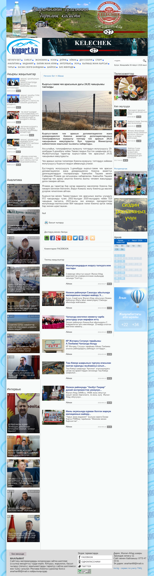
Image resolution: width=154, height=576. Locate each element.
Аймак (72, 60)
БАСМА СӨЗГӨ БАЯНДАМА (31, 67)
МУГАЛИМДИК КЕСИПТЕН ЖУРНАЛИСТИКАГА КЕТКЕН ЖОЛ (21, 203)
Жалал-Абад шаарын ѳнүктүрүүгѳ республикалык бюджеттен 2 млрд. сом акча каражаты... (21, 374)
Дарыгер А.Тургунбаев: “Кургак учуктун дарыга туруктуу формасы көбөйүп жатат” (22, 349)
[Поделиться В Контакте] (81, 238)
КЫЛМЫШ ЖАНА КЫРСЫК (95, 64)
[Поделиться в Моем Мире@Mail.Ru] (64, 238)
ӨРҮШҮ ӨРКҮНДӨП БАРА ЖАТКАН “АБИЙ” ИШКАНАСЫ (22, 509)
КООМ (54, 60)
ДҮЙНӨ (63, 60)
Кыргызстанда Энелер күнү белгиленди (137, 122)
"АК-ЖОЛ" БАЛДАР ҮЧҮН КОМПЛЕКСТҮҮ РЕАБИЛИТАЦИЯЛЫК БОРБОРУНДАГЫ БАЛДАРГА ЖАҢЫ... (29, 115)
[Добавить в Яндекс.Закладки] (86, 238)
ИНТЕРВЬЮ (65, 64)
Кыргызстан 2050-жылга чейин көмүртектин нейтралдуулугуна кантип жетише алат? (22, 308)
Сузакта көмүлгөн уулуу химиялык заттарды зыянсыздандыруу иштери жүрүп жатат (23, 228)
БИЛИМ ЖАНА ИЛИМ (47, 64)
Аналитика (14, 180)
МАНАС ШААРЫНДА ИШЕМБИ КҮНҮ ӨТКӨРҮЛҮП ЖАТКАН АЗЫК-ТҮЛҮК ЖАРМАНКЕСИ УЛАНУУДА (23, 144)
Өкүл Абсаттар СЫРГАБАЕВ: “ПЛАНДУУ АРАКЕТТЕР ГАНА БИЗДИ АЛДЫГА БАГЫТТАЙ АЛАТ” (22, 536)
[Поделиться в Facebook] (52, 238)
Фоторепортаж (120, 169)
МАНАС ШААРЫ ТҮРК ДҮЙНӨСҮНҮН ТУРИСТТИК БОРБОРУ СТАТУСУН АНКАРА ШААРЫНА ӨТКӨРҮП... (23, 100)
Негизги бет (14, 60)
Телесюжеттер (124, 73)
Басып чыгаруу (56, 222)
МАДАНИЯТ (28, 64)
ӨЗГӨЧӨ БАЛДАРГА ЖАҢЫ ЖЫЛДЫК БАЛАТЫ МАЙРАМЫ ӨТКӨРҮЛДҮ (29, 129)
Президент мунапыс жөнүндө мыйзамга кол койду (137, 112)
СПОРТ (98, 60)
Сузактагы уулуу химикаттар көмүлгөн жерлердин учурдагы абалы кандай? (22, 327)
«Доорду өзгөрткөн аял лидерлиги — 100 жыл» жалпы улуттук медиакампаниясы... (29, 159)
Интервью (14, 389)
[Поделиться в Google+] (58, 238)
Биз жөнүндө (66, 67)
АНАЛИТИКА (14, 64)
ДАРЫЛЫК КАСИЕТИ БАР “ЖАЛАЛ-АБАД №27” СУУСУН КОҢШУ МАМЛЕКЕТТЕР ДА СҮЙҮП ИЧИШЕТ (22, 288)
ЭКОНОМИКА (41, 60)
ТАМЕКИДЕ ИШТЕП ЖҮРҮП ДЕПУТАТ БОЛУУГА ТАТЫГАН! (22, 261)
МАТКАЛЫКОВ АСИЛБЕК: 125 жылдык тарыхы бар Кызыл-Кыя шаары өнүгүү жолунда (22, 453)
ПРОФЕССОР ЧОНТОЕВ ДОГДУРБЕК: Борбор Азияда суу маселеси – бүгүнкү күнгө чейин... (23, 482)
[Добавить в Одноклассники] (69, 238)
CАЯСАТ (28, 60)
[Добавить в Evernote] (46, 238)
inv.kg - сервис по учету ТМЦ (128, 568)
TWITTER (86, 566)
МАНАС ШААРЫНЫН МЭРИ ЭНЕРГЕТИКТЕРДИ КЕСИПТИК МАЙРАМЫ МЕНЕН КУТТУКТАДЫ (23, 83)
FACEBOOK (87, 557)
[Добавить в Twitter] (75, 238)
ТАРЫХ (11, 67)
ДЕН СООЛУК (86, 60)
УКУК (76, 64)
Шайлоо (51, 67)
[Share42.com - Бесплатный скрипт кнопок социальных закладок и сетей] (92, 238)
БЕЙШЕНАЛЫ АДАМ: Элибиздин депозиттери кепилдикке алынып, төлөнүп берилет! (21, 428)
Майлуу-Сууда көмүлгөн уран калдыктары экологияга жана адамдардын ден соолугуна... (134, 152)
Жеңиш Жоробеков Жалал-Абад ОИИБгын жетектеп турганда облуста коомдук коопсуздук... (137, 134)
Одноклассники (91, 561)
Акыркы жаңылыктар (21, 74)
